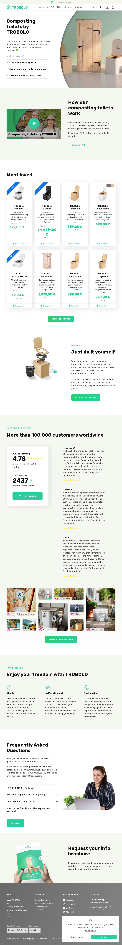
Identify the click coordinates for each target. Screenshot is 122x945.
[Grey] (108, 185)
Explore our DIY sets (86, 397)
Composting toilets (43, 935)
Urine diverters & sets (44, 939)
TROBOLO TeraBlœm (75, 207)
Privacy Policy (102, 900)
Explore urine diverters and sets (27, 69)
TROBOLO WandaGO (19, 207)
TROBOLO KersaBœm (47, 275)
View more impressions (61, 639)
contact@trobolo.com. (30, 776)
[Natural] (112, 185)
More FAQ (15, 823)
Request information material (88, 907)
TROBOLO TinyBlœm (102, 275)
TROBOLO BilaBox (47, 207)
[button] (42, 7)
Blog (8, 939)
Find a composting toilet (23, 62)
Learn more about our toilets (26, 75)
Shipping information (15, 942)
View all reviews (27, 496)
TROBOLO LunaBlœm (75, 275)
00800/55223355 (37, 773)
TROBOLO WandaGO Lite (19, 275)
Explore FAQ (78, 145)
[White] (104, 185)
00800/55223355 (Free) (100, 942)
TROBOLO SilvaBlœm (103, 207)
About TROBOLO (13, 935)
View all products (61, 319)
